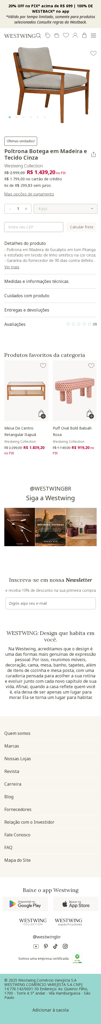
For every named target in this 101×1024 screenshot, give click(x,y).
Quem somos (17, 733)
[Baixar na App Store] (76, 904)
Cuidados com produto (26, 296)
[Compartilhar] (93, 154)
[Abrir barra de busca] (38, 35)
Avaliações (50, 325)
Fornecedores (18, 809)
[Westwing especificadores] (68, 922)
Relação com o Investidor (29, 822)
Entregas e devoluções (26, 310)
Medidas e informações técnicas (36, 281)
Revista (11, 771)
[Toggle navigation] (93, 35)
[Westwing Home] (19, 36)
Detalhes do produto (50, 257)
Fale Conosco (17, 835)
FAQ (8, 847)
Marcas (11, 746)
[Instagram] (65, 947)
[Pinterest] (46, 947)
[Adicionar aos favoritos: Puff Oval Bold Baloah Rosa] (91, 366)
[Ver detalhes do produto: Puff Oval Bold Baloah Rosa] (75, 390)
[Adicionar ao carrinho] (42, 414)
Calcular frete (81, 226)
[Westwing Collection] (32, 922)
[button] (66, 35)
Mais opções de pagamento (29, 194)
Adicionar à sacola (50, 1010)
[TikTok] (55, 947)
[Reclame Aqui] (77, 958)
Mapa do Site (17, 860)
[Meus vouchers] (47, 35)
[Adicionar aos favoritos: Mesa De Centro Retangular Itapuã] (43, 366)
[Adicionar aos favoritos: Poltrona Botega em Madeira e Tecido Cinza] (93, 53)
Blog (8, 797)
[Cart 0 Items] (84, 35)
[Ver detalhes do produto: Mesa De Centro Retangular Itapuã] (26, 390)
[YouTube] (36, 947)
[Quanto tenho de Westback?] (57, 35)
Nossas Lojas (17, 759)
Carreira (12, 784)
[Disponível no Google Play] (25, 904)
